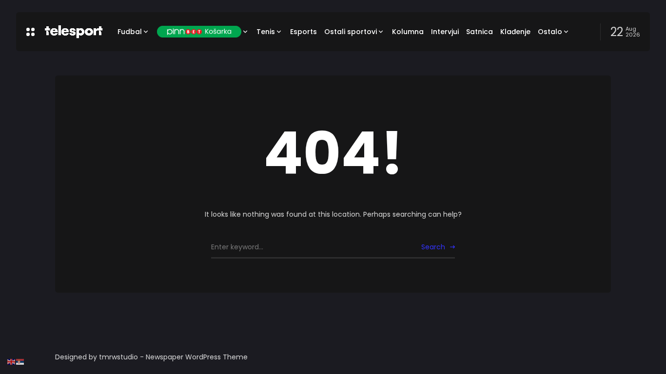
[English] (11, 361)
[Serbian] (20, 361)
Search (433, 247)
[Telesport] (73, 31)
